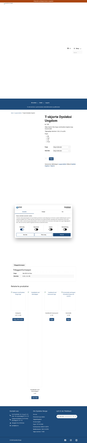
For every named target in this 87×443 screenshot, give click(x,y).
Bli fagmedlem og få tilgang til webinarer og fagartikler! (43, 1)
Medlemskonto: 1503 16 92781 (41, 429)
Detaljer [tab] (43, 211)
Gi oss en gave (37, 421)
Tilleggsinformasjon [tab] (19, 265)
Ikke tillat (25, 234)
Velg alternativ (18, 319)
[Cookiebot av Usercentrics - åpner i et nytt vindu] (65, 207)
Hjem (12, 113)
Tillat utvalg (43, 234)
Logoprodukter (18, 113)
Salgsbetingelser (37, 419)
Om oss (35, 414)
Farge (46, 147)
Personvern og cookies (39, 417)
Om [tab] (62, 211)
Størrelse (47, 150)
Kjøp (51, 159)
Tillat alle (62, 234)
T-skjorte (52, 166)
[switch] (36, 229)
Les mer (35, 398)
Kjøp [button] (51, 319)
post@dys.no (15, 425)
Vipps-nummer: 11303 (38, 431)
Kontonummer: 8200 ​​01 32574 (40, 426)
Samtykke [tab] (24, 211)
